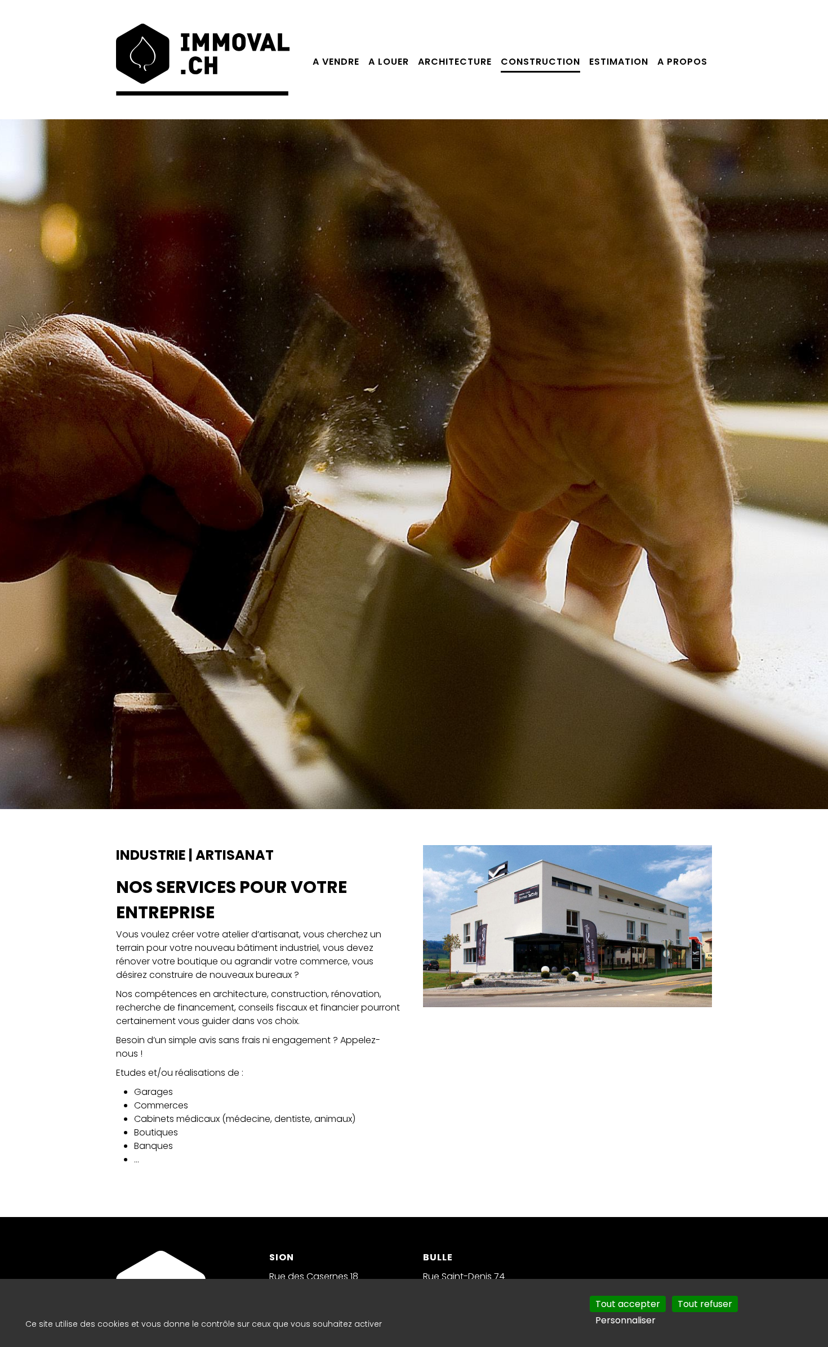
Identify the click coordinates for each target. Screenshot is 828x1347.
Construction (540, 61)
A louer (388, 61)
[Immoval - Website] (203, 58)
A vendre (336, 61)
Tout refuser (705, 1303)
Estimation (618, 61)
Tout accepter (627, 1303)
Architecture (455, 61)
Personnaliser (625, 1320)
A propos (682, 61)
